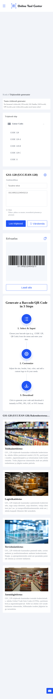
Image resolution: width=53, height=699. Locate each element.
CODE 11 (14, 160)
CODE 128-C (15, 153)
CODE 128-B (15, 146)
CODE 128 (14, 133)
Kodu (5, 94)
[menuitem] (26, 132)
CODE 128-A (15, 139)
